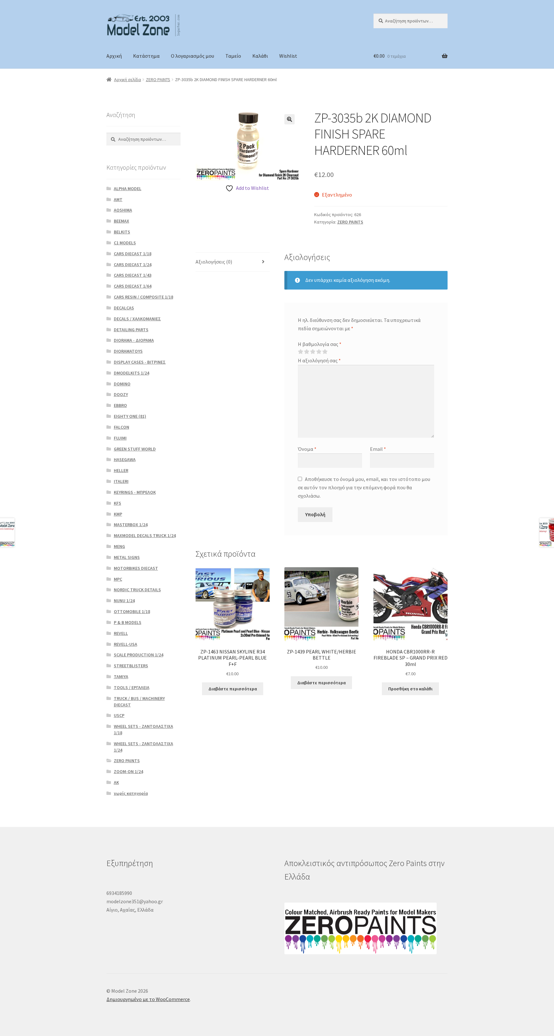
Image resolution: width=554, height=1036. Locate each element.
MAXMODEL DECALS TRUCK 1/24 (145, 535)
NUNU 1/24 (124, 600)
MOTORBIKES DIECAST (136, 568)
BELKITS (122, 232)
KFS (117, 503)
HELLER (121, 470)
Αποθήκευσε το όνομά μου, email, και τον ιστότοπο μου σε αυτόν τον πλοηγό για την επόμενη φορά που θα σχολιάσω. (364, 487)
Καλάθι (260, 56)
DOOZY (121, 394)
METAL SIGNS (127, 557)
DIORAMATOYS (128, 351)
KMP (118, 514)
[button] (289, 119)
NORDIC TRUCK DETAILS (137, 590)
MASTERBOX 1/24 (130, 524)
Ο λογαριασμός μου (192, 56)
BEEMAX (121, 221)
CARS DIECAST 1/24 (132, 264)
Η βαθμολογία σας (319, 344)
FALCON (121, 427)
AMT (118, 199)
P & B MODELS (127, 622)
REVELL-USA (125, 644)
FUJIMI (120, 438)
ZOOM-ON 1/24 (128, 771)
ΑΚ (116, 782)
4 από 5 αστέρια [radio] (318, 351)
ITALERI (121, 481)
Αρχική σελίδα (127, 79)
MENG (119, 546)
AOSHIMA (123, 210)
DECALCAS (124, 308)
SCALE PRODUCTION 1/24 (138, 655)
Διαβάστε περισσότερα (232, 689)
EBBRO (120, 405)
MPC (118, 579)
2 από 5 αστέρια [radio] (306, 351)
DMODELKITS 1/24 (131, 373)
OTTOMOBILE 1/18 (132, 611)
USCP (119, 715)
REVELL (121, 633)
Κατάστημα (146, 56)
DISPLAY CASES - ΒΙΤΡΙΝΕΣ (140, 362)
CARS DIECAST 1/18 (132, 254)
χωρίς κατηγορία (131, 793)
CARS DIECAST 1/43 (132, 275)
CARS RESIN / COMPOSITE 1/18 (143, 297)
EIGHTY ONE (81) (130, 416)
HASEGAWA (125, 459)
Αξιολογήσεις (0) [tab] (214, 261)
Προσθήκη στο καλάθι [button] (410, 689)
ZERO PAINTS (158, 79)
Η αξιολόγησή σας (319, 360)
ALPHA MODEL (127, 188)
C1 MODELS (125, 243)
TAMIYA (121, 676)
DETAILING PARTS (131, 330)
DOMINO (122, 384)
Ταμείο (233, 56)
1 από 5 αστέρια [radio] (300, 351)
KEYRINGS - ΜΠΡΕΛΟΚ (135, 492)
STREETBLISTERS (131, 666)
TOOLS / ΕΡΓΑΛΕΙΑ (131, 687)
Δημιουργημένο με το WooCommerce (148, 999)
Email (378, 449)
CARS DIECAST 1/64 (132, 286)
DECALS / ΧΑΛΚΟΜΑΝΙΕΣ (137, 319)
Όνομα (307, 449)
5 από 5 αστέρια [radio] (324, 351)
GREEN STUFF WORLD (135, 449)
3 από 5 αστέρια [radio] (312, 351)
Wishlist (288, 56)
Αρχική (114, 56)
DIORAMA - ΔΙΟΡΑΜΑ (134, 340)
